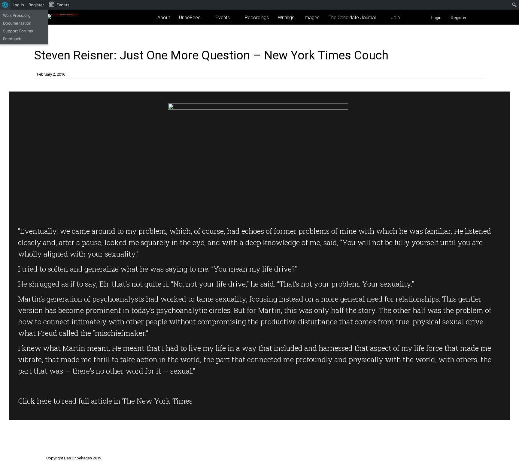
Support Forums (18, 31)
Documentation (17, 23)
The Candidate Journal (352, 17)
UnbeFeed (190, 17)
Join (395, 17)
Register (459, 17)
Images (311, 17)
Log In (18, 4)
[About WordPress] (5, 5)
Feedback (12, 38)
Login (436, 17)
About (163, 17)
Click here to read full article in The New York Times (105, 401)
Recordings (257, 17)
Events (223, 17)
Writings (286, 17)
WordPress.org (17, 15)
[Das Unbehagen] (61, 14)
